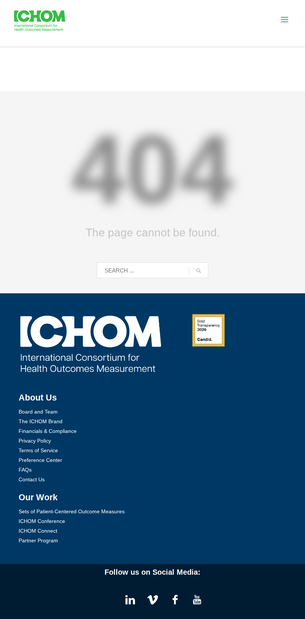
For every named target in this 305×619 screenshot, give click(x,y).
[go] (198, 270)
